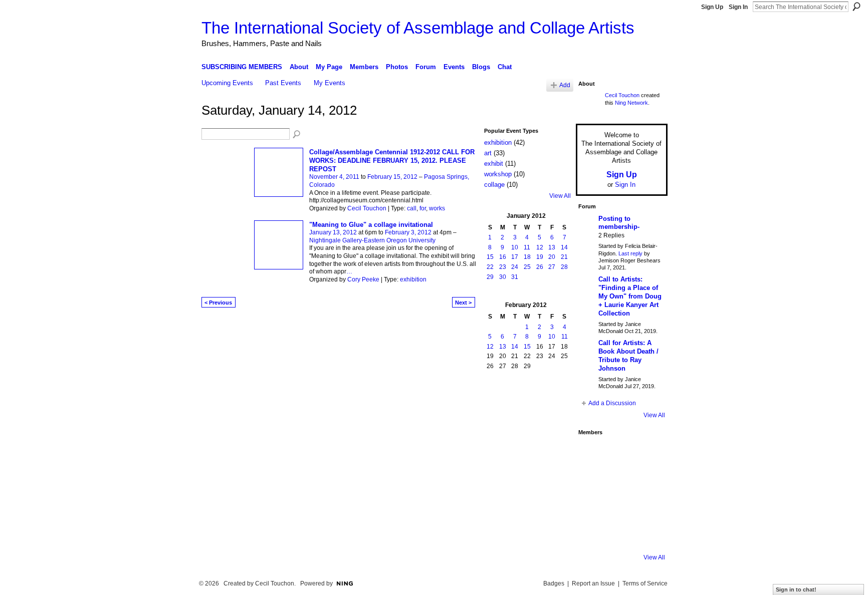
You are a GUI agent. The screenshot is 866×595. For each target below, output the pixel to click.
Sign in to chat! (796, 589)
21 (564, 256)
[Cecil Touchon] (646, 535)
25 (527, 266)
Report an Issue (593, 583)
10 (514, 247)
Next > (463, 303)
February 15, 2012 (392, 176)
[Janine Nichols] (646, 481)
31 (514, 276)
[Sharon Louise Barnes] (592, 535)
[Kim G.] (592, 481)
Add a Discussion (612, 403)
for (422, 208)
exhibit (493, 163)
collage (494, 184)
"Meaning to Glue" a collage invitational (371, 224)
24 (514, 266)
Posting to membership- (618, 223)
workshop (498, 174)
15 (490, 256)
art (488, 153)
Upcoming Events (227, 83)
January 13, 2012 (333, 232)
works (437, 208)
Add (564, 85)
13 (551, 247)
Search (856, 6)
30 (502, 276)
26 (539, 266)
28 (564, 266)
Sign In (738, 7)
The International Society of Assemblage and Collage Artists (417, 28)
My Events (329, 83)
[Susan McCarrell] (592, 454)
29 (490, 276)
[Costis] (646, 454)
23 (502, 266)
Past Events (283, 83)
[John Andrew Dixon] (619, 454)
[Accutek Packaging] (646, 508)
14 (564, 247)
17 (514, 256)
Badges (553, 583)
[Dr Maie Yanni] (619, 481)
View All (560, 195)
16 (502, 256)
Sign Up (712, 7)
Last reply (630, 253)
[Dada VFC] (619, 508)
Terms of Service (645, 583)
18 (527, 256)
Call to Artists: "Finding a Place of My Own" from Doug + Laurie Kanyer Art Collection (630, 296)
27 (551, 266)
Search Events (297, 134)
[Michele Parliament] (619, 535)
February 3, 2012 (408, 232)
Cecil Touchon (366, 208)
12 (539, 247)
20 (551, 256)
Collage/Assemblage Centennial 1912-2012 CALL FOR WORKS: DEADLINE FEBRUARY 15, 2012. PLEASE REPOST (392, 160)
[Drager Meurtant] (592, 508)
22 (490, 266)
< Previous (218, 303)
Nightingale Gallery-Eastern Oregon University (372, 240)
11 (527, 247)
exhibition (413, 279)
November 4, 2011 (334, 176)
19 (539, 256)
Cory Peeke (363, 279)
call (411, 208)
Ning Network (631, 103)
